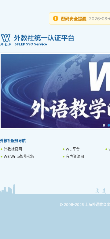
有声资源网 (75, 156)
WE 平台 (73, 149)
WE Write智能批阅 (19, 156)
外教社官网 (13, 149)
